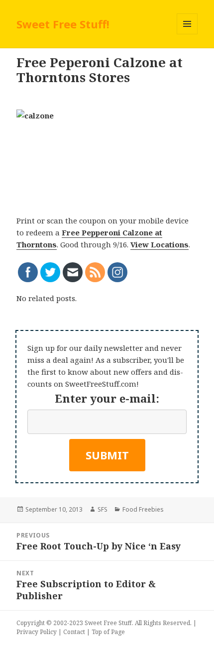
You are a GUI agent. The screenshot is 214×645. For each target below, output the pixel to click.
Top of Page (108, 632)
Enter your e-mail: (107, 398)
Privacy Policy (36, 632)
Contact (74, 632)
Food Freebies (143, 509)
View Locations (159, 244)
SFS (102, 509)
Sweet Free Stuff (108, 623)
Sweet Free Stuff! (62, 23)
